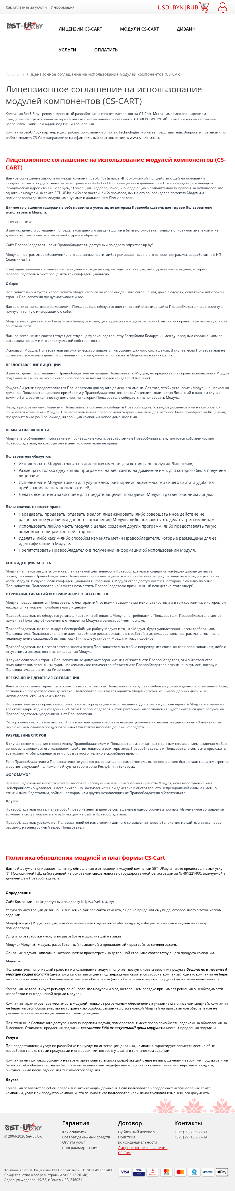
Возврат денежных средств (86, 1137)
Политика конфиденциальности (137, 1139)
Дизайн (186, 29)
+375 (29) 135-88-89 (190, 1137)
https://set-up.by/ (97, 901)
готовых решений (150, 118)
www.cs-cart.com (142, 137)
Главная (13, 74)
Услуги (67, 50)
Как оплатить (74, 1131)
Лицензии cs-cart (80, 29)
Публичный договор (136, 1131)
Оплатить (106, 50)
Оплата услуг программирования (80, 1145)
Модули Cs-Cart (139, 29)
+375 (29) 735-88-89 (190, 1131)
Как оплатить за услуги (26, 7)
